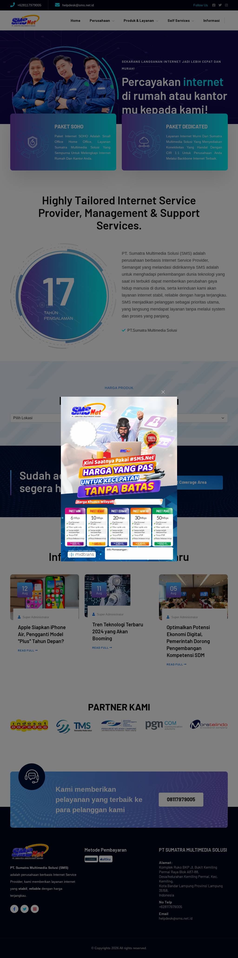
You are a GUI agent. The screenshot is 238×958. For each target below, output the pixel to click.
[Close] (163, 392)
